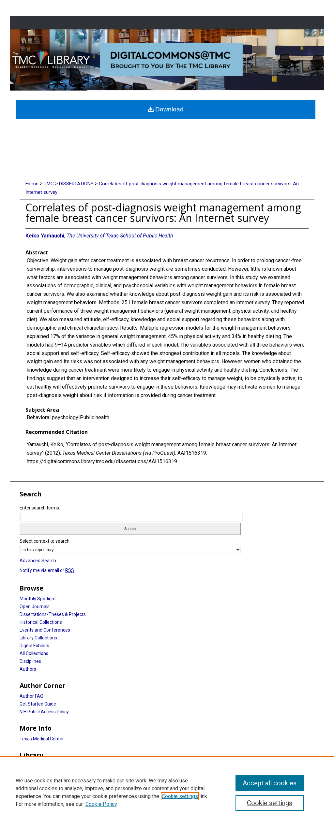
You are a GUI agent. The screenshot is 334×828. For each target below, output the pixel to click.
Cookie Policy (101, 804)
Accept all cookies (269, 783)
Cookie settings (180, 796)
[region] (167, 792)
